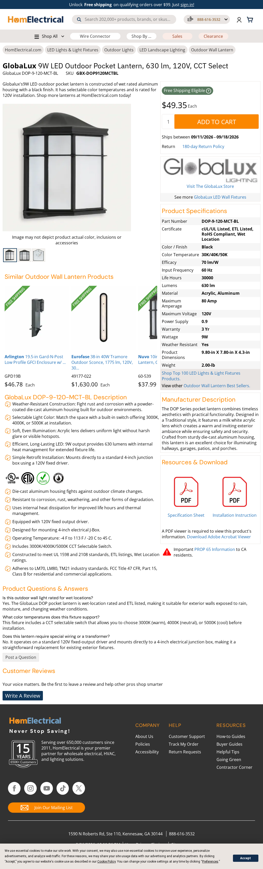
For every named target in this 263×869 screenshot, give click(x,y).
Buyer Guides (229, 744)
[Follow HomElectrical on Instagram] (30, 788)
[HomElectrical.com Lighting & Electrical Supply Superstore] (35, 721)
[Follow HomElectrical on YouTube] (46, 788)
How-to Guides (231, 736)
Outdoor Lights (119, 50)
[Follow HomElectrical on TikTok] (63, 788)
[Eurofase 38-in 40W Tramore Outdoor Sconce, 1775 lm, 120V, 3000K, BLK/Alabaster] (103, 318)
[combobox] (124, 19)
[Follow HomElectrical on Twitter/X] (78, 788)
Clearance (213, 36)
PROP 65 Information (214, 549)
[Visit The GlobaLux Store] (210, 170)
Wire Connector (95, 36)
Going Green (229, 759)
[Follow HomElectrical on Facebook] (14, 788)
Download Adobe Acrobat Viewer (219, 537)
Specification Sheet (186, 515)
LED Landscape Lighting (162, 50)
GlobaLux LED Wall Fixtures (220, 197)
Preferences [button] (210, 861)
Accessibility (147, 752)
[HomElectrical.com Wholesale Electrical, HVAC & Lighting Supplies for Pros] (36, 19)
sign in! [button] (187, 4)
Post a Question (20, 657)
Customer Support (187, 736)
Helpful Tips (228, 752)
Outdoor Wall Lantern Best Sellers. (217, 386)
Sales (177, 36)
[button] (206, 19)
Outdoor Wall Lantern (212, 50)
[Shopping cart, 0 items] (250, 19)
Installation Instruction (235, 515)
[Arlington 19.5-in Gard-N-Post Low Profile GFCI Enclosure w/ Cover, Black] (37, 318)
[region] (67, 255)
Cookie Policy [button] (106, 861)
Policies (142, 744)
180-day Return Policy (203, 146)
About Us (144, 736)
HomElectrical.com (23, 50)
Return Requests (185, 752)
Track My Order (184, 744)
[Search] (79, 19)
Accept (245, 858)
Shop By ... (141, 36)
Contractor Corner (234, 767)
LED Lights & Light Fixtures (72, 50)
